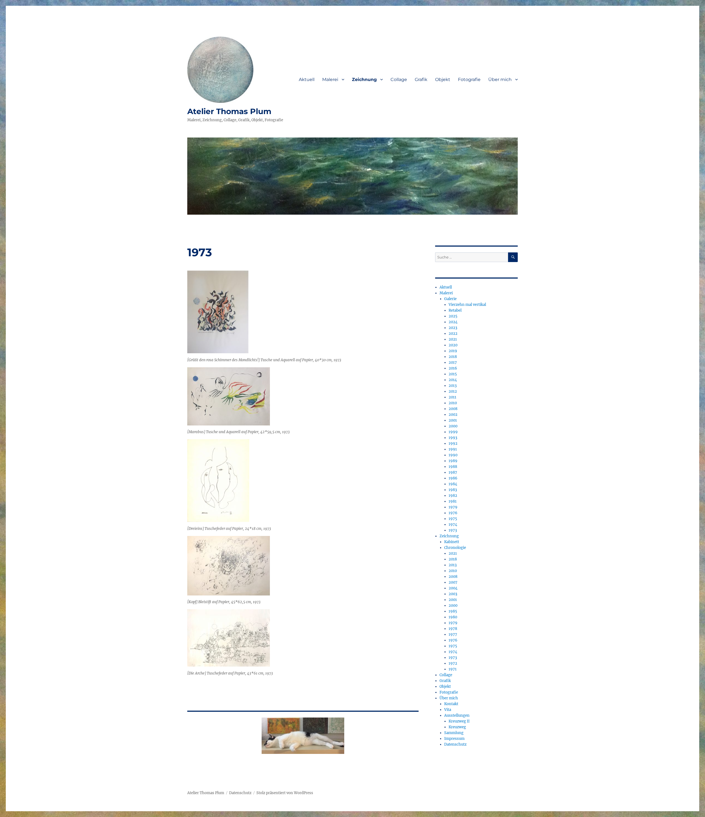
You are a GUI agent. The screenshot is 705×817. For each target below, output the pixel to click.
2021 (453, 339)
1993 (453, 437)
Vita (447, 709)
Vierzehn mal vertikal (467, 304)
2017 (453, 362)
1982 (453, 495)
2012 (453, 391)
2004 (453, 588)
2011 (452, 397)
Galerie (450, 298)
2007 (453, 582)
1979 (453, 507)
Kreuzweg (457, 727)
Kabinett (451, 542)
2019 (453, 351)
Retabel (455, 310)
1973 (453, 530)
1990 (453, 455)
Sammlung (453, 732)
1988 (453, 466)
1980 (453, 617)
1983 (453, 489)
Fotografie (469, 79)
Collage (399, 79)
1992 (453, 443)
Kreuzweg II (459, 721)
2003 (453, 594)
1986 (453, 478)
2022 (453, 333)
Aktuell (306, 79)
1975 (453, 518)
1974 (453, 524)
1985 (453, 611)
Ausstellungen (457, 715)
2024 (453, 322)
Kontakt (451, 704)
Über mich (500, 79)
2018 (453, 356)
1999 (453, 432)
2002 (453, 414)
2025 (453, 316)
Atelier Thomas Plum (229, 111)
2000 (453, 426)
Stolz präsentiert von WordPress (284, 793)
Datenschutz (455, 744)
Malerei (330, 79)
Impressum (454, 738)
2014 (453, 380)
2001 (453, 420)
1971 (453, 669)
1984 (453, 484)
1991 (453, 449)
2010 (453, 403)
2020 (453, 345)
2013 (453, 385)
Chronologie (455, 547)
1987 (453, 472)
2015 (453, 374)
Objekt (442, 79)
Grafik (421, 79)
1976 (453, 513)
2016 (453, 368)
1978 (453, 628)
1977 (453, 634)
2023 (453, 327)
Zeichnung (364, 79)
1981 (453, 501)
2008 (453, 408)
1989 (453, 461)
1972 (453, 663)
